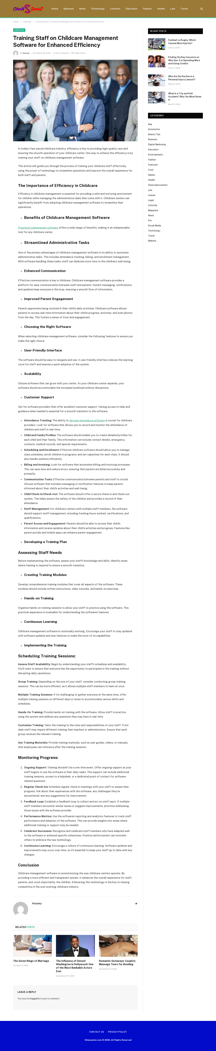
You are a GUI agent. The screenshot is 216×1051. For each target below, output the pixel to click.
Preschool (24, 227)
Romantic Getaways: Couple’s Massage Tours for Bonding (117, 962)
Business (69, 8)
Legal (151, 200)
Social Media (154, 225)
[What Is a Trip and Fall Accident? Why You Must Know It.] (156, 98)
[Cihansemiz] (28, 9)
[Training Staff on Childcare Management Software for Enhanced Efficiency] (75, 100)
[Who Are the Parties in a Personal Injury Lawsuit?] (156, 80)
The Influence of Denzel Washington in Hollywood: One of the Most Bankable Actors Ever (74, 966)
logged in (35, 998)
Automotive (154, 129)
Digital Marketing (157, 144)
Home (54, 8)
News (82, 8)
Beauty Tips (154, 134)
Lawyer (151, 195)
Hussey (26, 53)
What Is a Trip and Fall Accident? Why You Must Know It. (184, 96)
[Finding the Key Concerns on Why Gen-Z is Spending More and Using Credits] (156, 61)
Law (172, 8)
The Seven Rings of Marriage (31, 960)
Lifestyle (115, 8)
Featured (152, 164)
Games (151, 175)
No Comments (62, 53)
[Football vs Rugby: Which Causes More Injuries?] (156, 44)
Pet (150, 220)
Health (161, 8)
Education (131, 8)
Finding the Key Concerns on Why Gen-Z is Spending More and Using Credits (184, 60)
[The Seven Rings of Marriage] (32, 946)
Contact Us (96, 1032)
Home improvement (158, 185)
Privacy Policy (117, 1032)
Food (150, 170)
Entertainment (155, 154)
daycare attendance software (87, 420)
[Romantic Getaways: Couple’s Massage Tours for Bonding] (118, 946)
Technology (98, 8)
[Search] (201, 8)
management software (44, 227)
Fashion (147, 8)
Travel (184, 8)
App (150, 124)
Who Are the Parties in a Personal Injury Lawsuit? (181, 78)
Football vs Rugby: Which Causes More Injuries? (182, 42)
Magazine (153, 210)
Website (152, 241)
